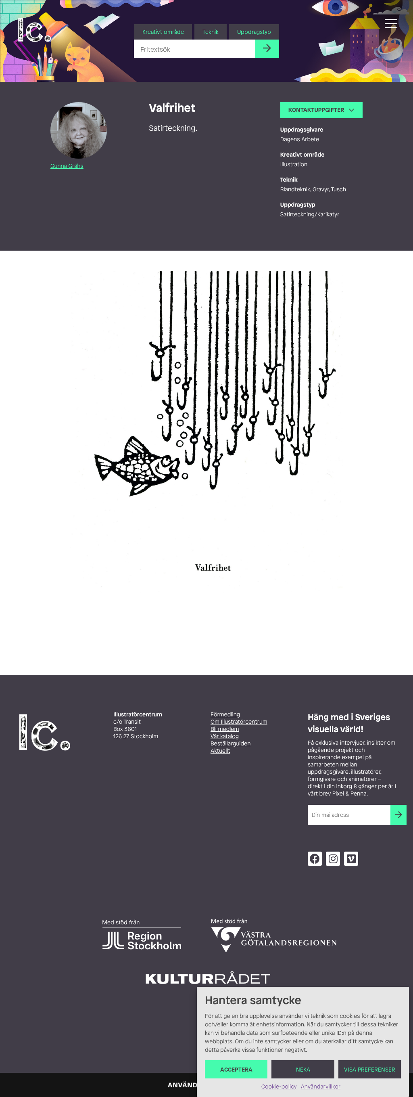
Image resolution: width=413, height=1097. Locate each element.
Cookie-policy (279, 1087)
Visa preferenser (369, 1069)
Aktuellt (220, 751)
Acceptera (236, 1069)
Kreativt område (163, 32)
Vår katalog (225, 736)
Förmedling (225, 714)
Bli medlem (225, 729)
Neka (303, 1069)
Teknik (210, 32)
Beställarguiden (230, 743)
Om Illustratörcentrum (239, 722)
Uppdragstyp (254, 32)
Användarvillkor (320, 1087)
